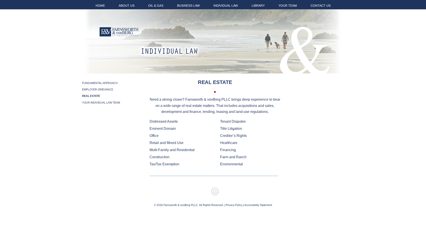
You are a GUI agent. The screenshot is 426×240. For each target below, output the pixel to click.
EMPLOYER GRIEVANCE (97, 89)
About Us (126, 5)
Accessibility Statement (258, 205)
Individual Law (225, 5)
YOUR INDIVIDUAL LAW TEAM (101, 102)
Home (100, 5)
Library (258, 5)
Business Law (188, 5)
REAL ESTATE (91, 96)
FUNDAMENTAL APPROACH (100, 83)
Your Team (287, 5)
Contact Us (321, 5)
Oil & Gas (155, 5)
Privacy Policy (234, 205)
